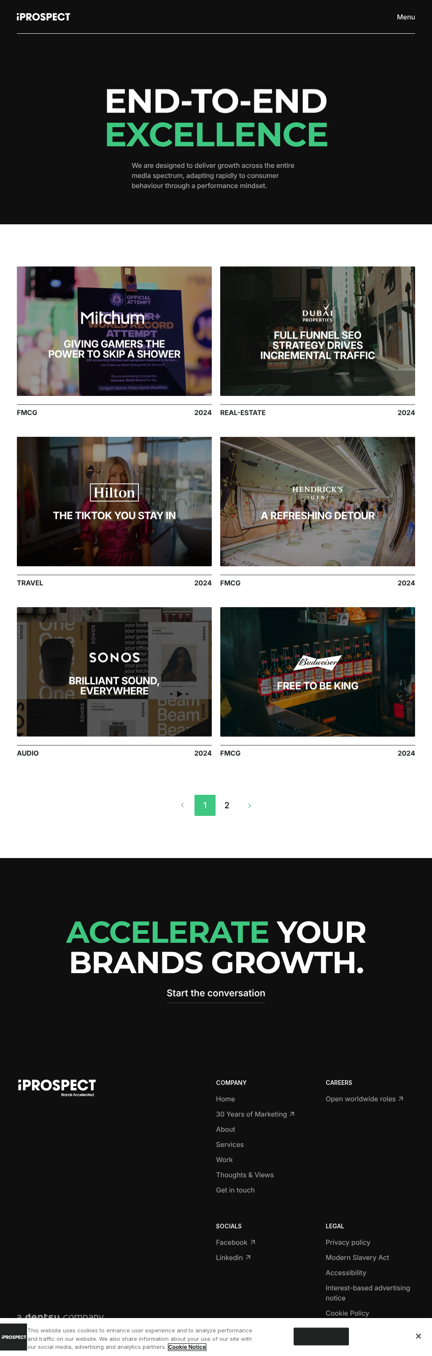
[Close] (418, 1336)
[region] (216, 1337)
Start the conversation (216, 993)
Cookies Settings (321, 1336)
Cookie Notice (187, 1347)
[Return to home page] (43, 17)
